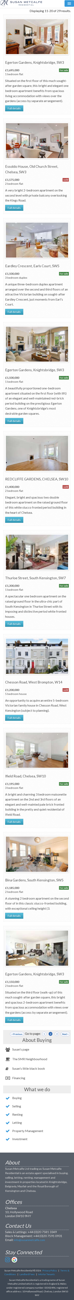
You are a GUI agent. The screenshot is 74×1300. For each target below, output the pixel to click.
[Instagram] (8, 1260)
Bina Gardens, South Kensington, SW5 (34, 880)
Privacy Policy (49, 1270)
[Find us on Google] (14, 1260)
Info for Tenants (46, 1274)
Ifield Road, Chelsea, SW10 (25, 776)
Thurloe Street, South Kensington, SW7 (35, 578)
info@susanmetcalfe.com (29, 1240)
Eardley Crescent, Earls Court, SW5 (32, 266)
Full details (14, 108)
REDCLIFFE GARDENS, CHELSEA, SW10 (36, 479)
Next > (65, 1034)
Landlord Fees (27, 1274)
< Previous (16, 1034)
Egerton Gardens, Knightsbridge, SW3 (34, 62)
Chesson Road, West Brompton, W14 (33, 682)
